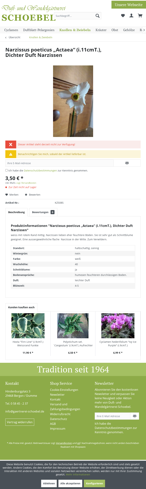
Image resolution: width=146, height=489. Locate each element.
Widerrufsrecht (60, 414)
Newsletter (57, 395)
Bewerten (34, 194)
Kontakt (55, 399)
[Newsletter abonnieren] (134, 416)
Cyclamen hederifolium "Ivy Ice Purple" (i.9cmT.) (118, 343)
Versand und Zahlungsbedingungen (65, 406)
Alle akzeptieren (70, 483)
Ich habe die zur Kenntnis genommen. (48, 170)
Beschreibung (16, 212)
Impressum (57, 429)
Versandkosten (64, 443)
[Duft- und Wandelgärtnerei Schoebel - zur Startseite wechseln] (34, 14)
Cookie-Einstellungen (64, 390)
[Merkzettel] (122, 15)
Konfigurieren (94, 483)
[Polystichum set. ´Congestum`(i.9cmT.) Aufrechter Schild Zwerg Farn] (73, 325)
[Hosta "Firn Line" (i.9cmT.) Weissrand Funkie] (28, 325)
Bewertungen (42, 212)
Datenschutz (58, 419)
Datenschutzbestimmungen (40, 170)
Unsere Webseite (129, 4)
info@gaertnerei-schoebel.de (24, 411)
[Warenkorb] (140, 15)
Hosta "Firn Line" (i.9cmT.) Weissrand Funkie (28, 343)
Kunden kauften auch (21, 307)
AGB (53, 424)
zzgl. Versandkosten (26, 182)
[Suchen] (97, 15)
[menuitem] (77, 15)
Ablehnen (49, 483)
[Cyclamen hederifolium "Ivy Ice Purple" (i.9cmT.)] (118, 325)
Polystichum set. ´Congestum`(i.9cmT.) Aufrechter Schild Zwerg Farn (73, 343)
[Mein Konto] (131, 15)
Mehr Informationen (78, 474)
